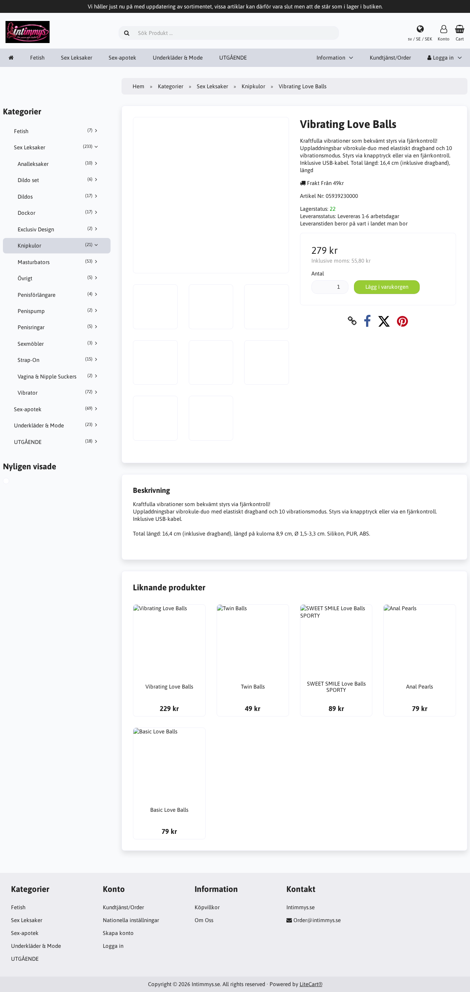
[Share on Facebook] (367, 321)
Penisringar (55, 327)
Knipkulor (55, 245)
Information (331, 57)
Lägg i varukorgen (386, 287)
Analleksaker (55, 163)
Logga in (113, 946)
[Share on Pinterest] (402, 321)
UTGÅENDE (233, 57)
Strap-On (55, 359)
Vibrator (55, 392)
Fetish (37, 57)
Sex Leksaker (76, 57)
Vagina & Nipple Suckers (55, 376)
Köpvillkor (207, 907)
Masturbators (55, 262)
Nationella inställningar (131, 920)
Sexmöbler (55, 343)
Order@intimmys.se (317, 920)
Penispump (55, 310)
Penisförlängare (55, 294)
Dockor (55, 212)
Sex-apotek (122, 57)
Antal (317, 273)
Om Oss (204, 920)
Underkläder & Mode (178, 57)
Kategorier (170, 86)
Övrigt (55, 278)
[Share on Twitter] (384, 321)
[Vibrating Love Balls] (12, 482)
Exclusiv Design (55, 229)
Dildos (55, 196)
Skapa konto (118, 933)
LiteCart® (311, 984)
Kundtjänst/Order (390, 57)
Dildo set (55, 180)
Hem (138, 86)
